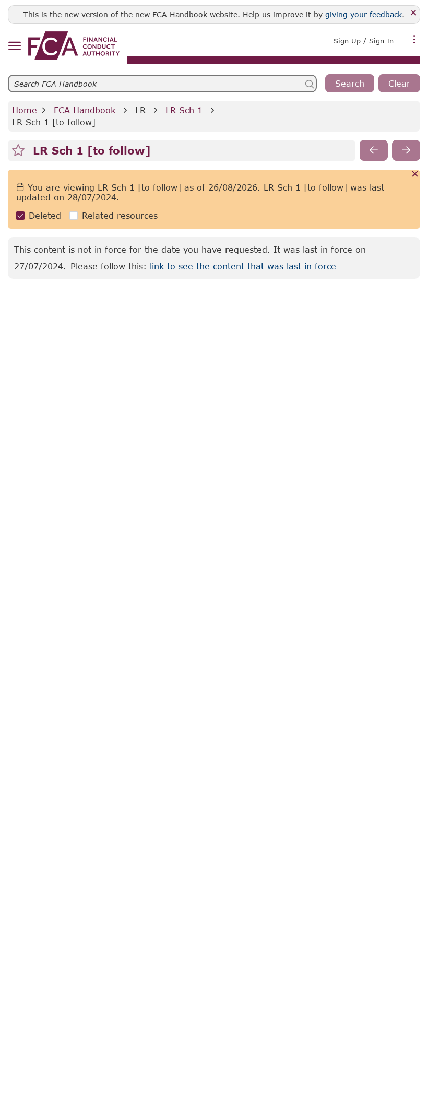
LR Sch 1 (184, 110)
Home (24, 110)
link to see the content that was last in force (243, 266)
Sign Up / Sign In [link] (364, 41)
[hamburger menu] (14, 46)
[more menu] (414, 39)
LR (140, 110)
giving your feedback (363, 14)
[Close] (413, 13)
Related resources (120, 215)
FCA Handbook (84, 110)
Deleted (45, 215)
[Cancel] (415, 175)
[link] (74, 45)
